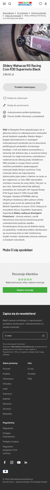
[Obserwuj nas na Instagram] (12, 462)
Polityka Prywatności (9, 435)
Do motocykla (22, 13)
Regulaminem (8, 352)
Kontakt (31, 373)
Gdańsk (6, 398)
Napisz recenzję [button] (25, 290)
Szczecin (7, 408)
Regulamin (8, 428)
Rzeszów (7, 403)
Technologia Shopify (38, 482)
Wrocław (7, 383)
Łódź (5, 388)
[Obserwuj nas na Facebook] (5, 462)
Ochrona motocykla (38, 13)
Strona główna (8, 13)
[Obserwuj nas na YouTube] (19, 462)
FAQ (30, 378)
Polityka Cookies (11, 441)
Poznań (6, 368)
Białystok (7, 413)
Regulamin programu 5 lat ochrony (10, 450)
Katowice (7, 393)
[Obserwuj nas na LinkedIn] (26, 462)
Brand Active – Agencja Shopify (16, 482)
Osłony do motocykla (13, 16)
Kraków (6, 373)
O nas (30, 368)
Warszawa (8, 378)
